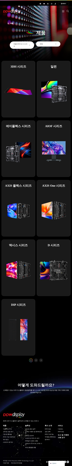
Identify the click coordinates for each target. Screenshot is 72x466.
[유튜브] (44, 3)
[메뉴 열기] (63, 11)
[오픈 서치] (67, 11)
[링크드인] (48, 3)
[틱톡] (55, 3)
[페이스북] (40, 3)
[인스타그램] (51, 3)
